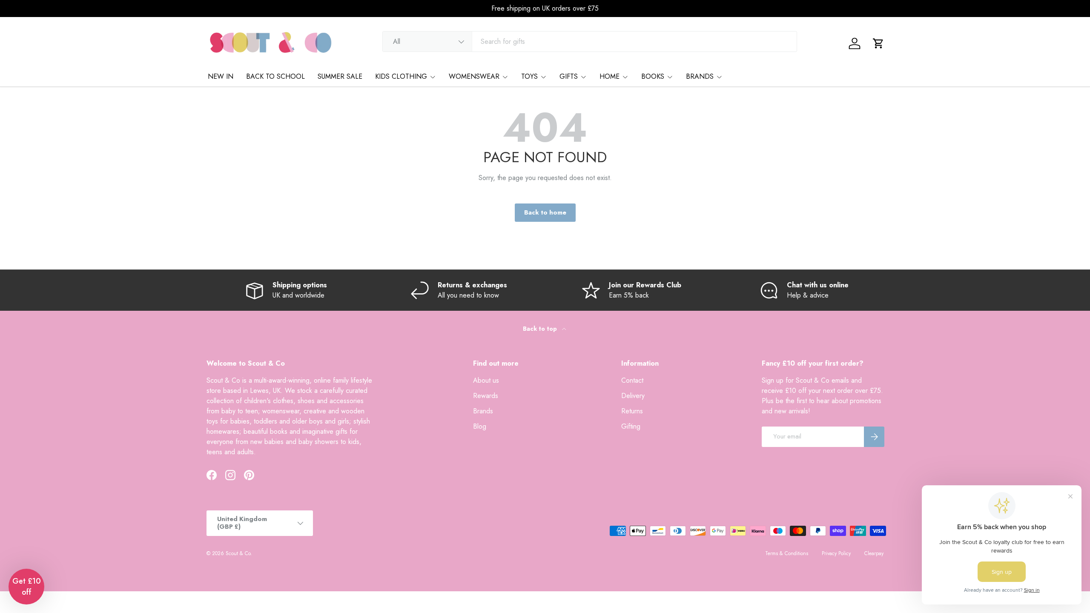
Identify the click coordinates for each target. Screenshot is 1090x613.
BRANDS (700, 76)
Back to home (545, 212)
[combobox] (590, 42)
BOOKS (652, 76)
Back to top (541, 328)
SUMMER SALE (340, 76)
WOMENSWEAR (474, 76)
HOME (610, 76)
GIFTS (568, 76)
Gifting (630, 426)
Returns (632, 411)
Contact (632, 380)
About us (486, 380)
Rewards (485, 396)
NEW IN (220, 76)
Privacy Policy (836, 553)
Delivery (633, 396)
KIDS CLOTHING (401, 76)
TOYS (529, 76)
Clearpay (873, 553)
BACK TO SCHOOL (275, 76)
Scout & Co (238, 553)
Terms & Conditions (786, 553)
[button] (878, 43)
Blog (479, 426)
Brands (483, 411)
